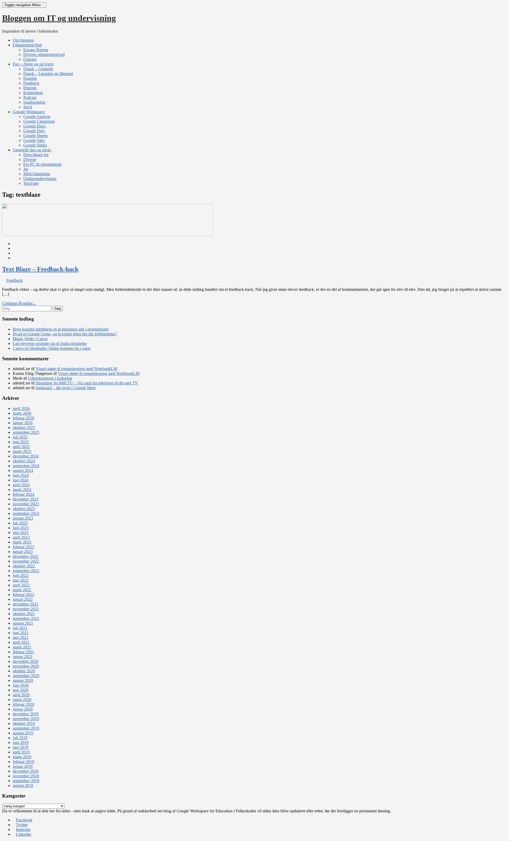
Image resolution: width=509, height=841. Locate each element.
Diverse (29, 159)
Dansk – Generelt (38, 69)
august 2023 (23, 518)
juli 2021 (20, 628)
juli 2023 (20, 523)
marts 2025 (22, 451)
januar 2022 (23, 599)
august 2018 (23, 785)
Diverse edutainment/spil (44, 54)
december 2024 (25, 456)
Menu (23, 5)
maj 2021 (20, 637)
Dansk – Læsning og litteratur (48, 73)
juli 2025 (20, 437)
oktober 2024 (24, 461)
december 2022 (25, 556)
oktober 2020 (24, 671)
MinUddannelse (36, 174)
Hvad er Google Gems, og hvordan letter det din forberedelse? (65, 334)
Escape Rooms (35, 49)
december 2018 (25, 771)
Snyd (27, 107)
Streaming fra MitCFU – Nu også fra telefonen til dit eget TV (87, 383)
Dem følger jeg (36, 154)
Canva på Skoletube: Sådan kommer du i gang (51, 348)
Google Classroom (39, 121)
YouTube (31, 183)
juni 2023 (21, 527)
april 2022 (21, 585)
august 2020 (23, 680)
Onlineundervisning (39, 178)
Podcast (29, 97)
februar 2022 (23, 594)
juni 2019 (21, 742)
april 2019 (21, 752)
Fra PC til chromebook (42, 164)
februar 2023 (23, 547)
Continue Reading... (19, 303)
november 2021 (26, 609)
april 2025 (21, 446)
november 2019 (26, 718)
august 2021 (23, 623)
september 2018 (26, 780)
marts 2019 (22, 757)
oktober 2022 (24, 566)
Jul (25, 169)
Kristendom (33, 92)
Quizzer (30, 59)
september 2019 (26, 728)
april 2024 (21, 485)
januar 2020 (23, 709)
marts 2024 (22, 489)
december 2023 (25, 499)
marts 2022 (22, 590)
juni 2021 (21, 632)
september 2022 (26, 570)
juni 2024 (21, 475)
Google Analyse (36, 116)
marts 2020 (22, 699)
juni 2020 (21, 685)
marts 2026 (22, 413)
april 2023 (21, 537)
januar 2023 (23, 551)
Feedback (31, 83)
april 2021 (21, 642)
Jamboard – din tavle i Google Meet (65, 388)
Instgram (23, 829)
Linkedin (23, 834)
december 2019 (25, 714)
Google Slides (35, 145)
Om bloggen (23, 40)
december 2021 (25, 604)
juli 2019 (20, 737)
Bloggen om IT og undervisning (59, 18)
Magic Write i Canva (30, 338)
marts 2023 (22, 542)
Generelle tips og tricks (32, 150)
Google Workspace (29, 111)
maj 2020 (20, 690)
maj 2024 (20, 480)
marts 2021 (22, 647)
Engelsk (30, 78)
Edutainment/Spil (27, 45)
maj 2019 (20, 747)
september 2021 (26, 618)
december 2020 (25, 661)
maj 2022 (20, 580)
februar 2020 (23, 704)
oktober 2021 (24, 613)
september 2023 (26, 513)
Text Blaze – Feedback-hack (40, 269)
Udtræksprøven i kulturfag (50, 378)
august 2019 (23, 733)
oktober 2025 (24, 427)
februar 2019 (23, 761)
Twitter (22, 824)
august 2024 (23, 470)
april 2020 (21, 695)
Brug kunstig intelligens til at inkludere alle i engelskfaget (60, 329)
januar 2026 (23, 422)
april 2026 (21, 408)
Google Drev (34, 131)
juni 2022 (21, 575)
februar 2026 (23, 418)
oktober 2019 (24, 723)
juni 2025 (21, 442)
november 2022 (26, 561)
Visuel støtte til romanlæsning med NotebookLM (76, 368)
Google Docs (34, 126)
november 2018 (26, 776)
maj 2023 (20, 532)
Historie (30, 88)
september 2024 (26, 465)
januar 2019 (23, 766)
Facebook (24, 820)
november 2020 (26, 666)
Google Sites (34, 140)
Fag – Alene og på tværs (33, 64)
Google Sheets (35, 135)
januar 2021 (23, 656)
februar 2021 (23, 652)
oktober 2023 (24, 508)
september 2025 (26, 432)
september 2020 (26, 675)
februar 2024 (23, 494)
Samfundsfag (34, 102)
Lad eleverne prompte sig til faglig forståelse (50, 343)
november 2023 (26, 504)
